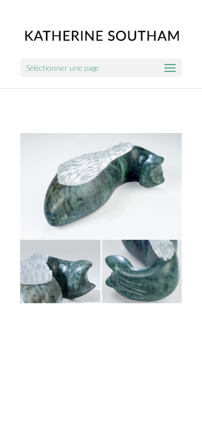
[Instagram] (119, 318)
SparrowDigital (150, 334)
